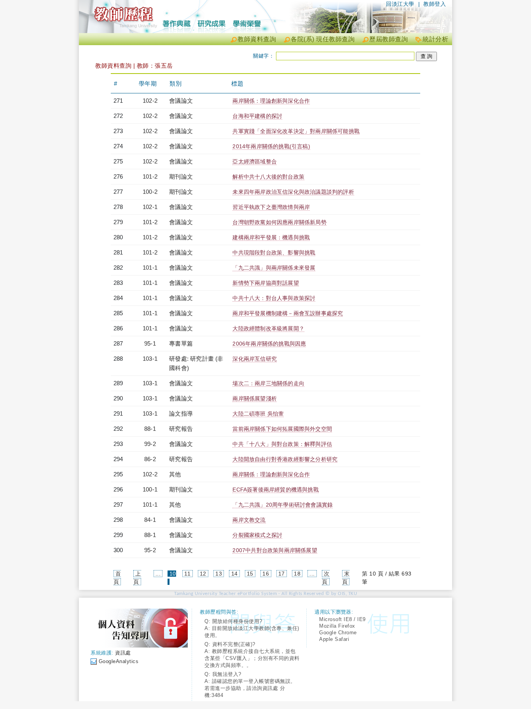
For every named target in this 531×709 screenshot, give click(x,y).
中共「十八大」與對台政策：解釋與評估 (282, 444)
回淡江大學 (400, 4)
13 (218, 573)
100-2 (150, 191)
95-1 (150, 343)
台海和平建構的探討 (257, 116)
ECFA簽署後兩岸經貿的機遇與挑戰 (275, 489)
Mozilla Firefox (337, 626)
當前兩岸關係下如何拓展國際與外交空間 (282, 429)
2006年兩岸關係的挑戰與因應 (269, 343)
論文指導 (181, 413)
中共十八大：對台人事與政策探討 (273, 298)
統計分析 (435, 39)
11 (187, 573)
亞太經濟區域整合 (254, 161)
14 (234, 573)
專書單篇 (181, 343)
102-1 (150, 207)
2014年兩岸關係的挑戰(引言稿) (271, 146)
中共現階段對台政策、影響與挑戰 (273, 252)
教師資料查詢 (257, 39)
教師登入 (434, 4)
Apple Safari (334, 639)
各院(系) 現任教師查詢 (323, 39)
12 (203, 573)
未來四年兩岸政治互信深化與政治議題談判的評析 (293, 192)
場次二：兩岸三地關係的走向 (268, 383)
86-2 (150, 459)
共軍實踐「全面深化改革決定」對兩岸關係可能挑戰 (296, 131)
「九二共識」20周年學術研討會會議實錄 (282, 505)
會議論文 (181, 100)
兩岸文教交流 (249, 520)
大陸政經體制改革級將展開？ (268, 328)
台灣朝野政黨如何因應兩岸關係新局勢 (279, 222)
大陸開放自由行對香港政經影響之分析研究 (284, 459)
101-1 (150, 267)
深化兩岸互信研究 (254, 359)
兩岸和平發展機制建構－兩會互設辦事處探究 (287, 313)
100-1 (150, 489)
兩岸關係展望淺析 (254, 398)
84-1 (150, 519)
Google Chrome (338, 632)
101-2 (150, 176)
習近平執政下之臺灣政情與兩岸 (271, 207)
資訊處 (123, 653)
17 (281, 573)
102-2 (150, 100)
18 (297, 573)
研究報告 (181, 428)
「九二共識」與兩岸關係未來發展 (273, 268)
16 (265, 573)
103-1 (150, 358)
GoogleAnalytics (119, 661)
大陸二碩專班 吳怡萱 (258, 414)
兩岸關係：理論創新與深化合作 (271, 101)
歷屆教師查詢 (388, 39)
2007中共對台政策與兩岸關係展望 (274, 550)
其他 (175, 474)
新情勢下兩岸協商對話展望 (265, 283)
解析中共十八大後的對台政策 (268, 177)
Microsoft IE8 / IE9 (342, 619)
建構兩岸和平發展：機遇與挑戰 (271, 237)
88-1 (150, 428)
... (158, 573)
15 (250, 573)
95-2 (150, 550)
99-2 (150, 443)
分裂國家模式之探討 (257, 535)
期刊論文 (181, 176)
